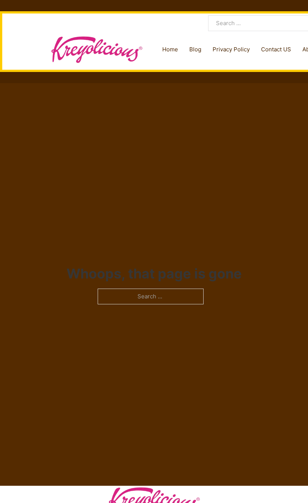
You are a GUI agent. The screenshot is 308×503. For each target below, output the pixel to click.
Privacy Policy (231, 49)
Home (170, 49)
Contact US (276, 49)
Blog (195, 49)
